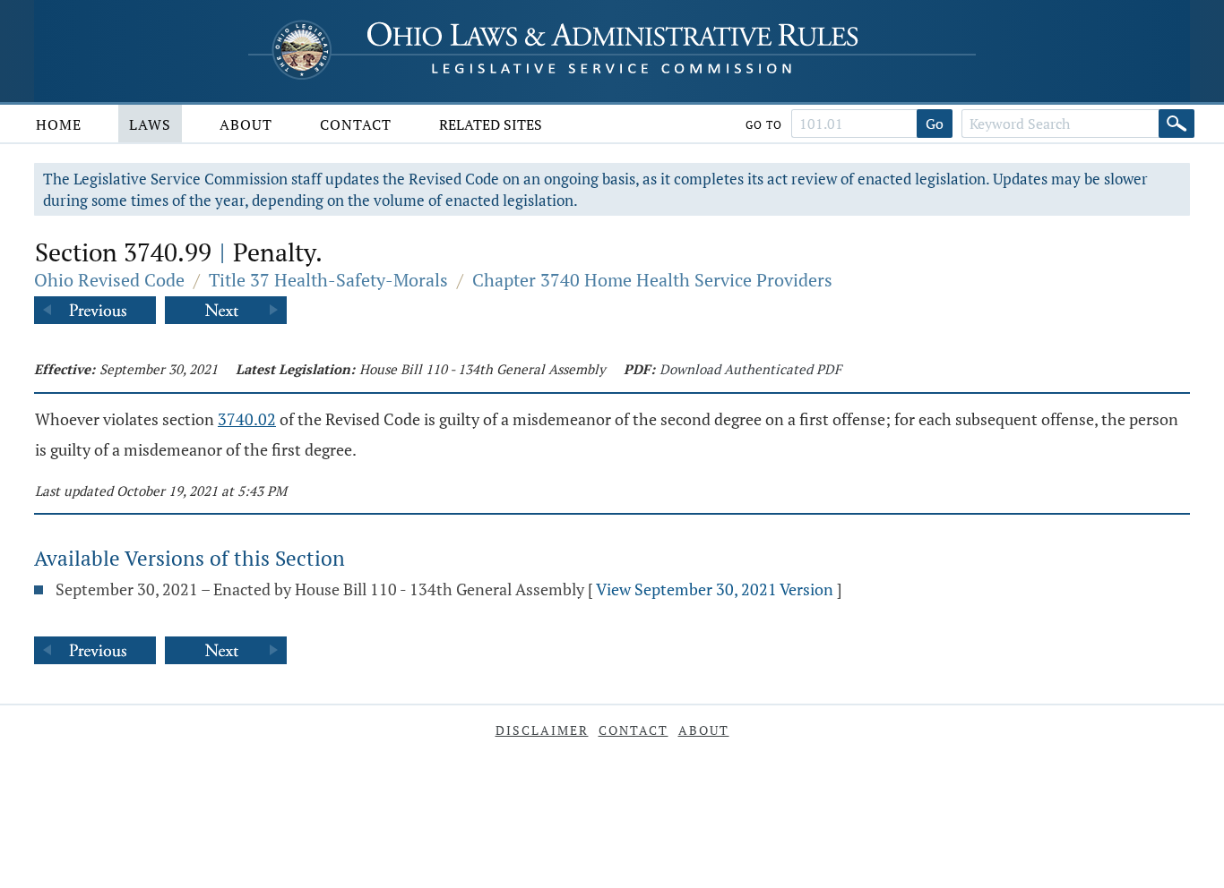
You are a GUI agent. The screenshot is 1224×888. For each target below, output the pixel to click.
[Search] (1176, 123)
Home (59, 124)
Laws (150, 124)
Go (935, 123)
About (246, 124)
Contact (356, 124)
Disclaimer (542, 730)
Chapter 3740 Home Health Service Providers (652, 280)
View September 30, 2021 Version (714, 589)
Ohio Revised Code (109, 280)
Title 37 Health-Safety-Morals (328, 280)
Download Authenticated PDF (750, 369)
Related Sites (490, 124)
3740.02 (247, 419)
